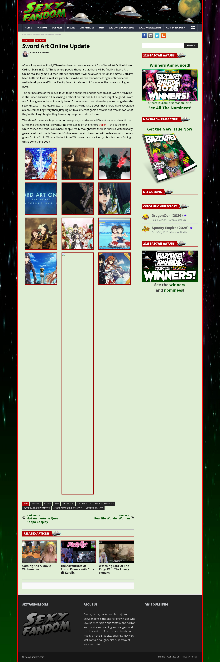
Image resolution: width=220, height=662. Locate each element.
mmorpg (36, 503)
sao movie (67, 503)
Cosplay (57, 27)
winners (177, 284)
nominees (173, 290)
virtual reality (94, 508)
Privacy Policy (189, 656)
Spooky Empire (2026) (172, 228)
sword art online (104, 503)
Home (28, 27)
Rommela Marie (41, 52)
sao (57, 503)
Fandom (42, 27)
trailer (103, 124)
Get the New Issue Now (169, 129)
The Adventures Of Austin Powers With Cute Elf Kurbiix (77, 569)
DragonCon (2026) (169, 216)
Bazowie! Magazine (121, 27)
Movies (40, 41)
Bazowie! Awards (150, 27)
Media (71, 27)
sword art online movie (37, 508)
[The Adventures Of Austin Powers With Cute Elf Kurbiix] (78, 552)
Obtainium (87, 27)
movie (47, 503)
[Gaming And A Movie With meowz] (39, 552)
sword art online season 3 (67, 508)
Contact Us (173, 656)
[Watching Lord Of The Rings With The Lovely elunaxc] (116, 552)
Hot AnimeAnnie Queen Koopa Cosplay (43, 519)
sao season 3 (84, 503)
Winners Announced (169, 65)
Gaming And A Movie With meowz (36, 567)
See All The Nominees (169, 107)
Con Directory (175, 27)
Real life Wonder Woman (112, 517)
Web (101, 27)
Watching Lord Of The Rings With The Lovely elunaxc (114, 569)
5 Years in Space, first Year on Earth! (169, 103)
